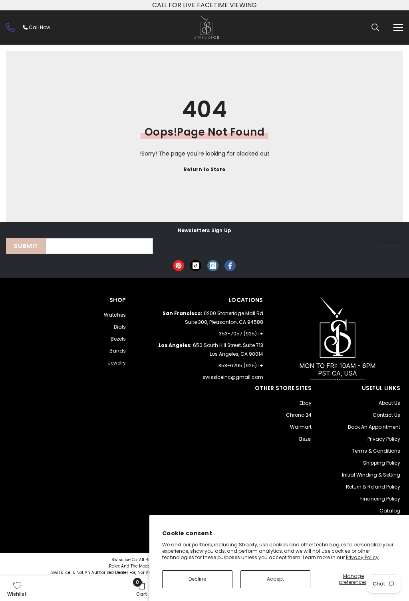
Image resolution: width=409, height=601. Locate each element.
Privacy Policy (362, 557)
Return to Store (204, 169)
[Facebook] (230, 265)
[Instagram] (212, 265)
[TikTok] (195, 265)
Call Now (39, 27)
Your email (390, 242)
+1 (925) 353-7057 (241, 333)
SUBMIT (26, 245)
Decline (197, 578)
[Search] (375, 27)
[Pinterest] (178, 265)
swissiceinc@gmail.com (233, 377)
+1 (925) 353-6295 (240, 365)
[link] (141, 588)
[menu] (398, 27)
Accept (275, 578)
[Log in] (10, 27)
